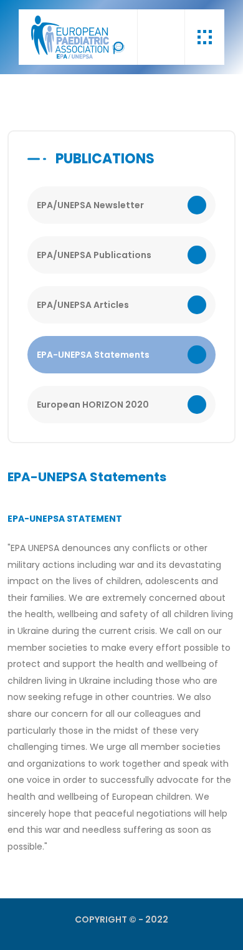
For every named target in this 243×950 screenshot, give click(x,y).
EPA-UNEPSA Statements (93, 354)
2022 (156, 919)
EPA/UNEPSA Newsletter (90, 205)
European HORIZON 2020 (93, 404)
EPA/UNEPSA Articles (83, 305)
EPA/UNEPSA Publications (94, 255)
